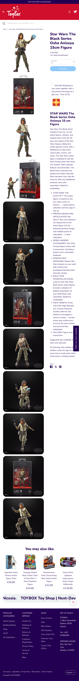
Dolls (5, 629)
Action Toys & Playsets (61, 55)
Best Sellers (46, 626)
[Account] (69, 11)
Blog (24, 657)
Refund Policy (36, 672)
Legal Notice (16, 672)
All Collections (9, 637)
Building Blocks (9, 625)
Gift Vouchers (46, 630)
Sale (43, 622)
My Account (7, 672)
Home (5, 29)
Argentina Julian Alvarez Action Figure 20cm (11, 575)
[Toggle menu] (3, 12)
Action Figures (9, 621)
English (69, 672)
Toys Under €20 (48, 634)
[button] (73, 602)
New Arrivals (46, 618)
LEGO (5, 633)
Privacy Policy (27, 646)
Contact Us (26, 621)
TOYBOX (17, 675)
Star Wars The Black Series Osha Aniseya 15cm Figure (26, 29)
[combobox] (41, 23)
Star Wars (55, 52)
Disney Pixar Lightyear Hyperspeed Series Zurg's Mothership (68, 578)
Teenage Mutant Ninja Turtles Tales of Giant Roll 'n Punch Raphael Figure (30, 578)
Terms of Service (47, 672)
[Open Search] (4, 23)
